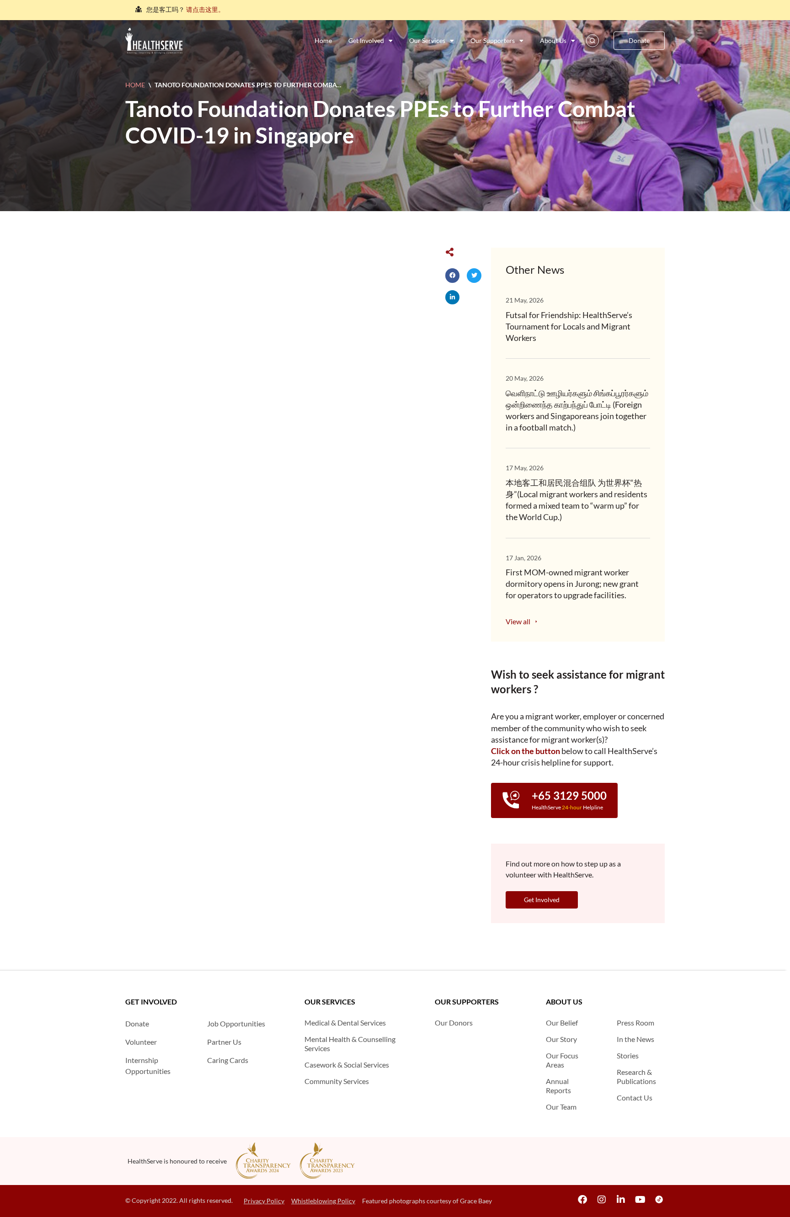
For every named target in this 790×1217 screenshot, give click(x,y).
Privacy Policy (264, 1201)
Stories (628, 1055)
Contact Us (634, 1097)
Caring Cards (227, 1060)
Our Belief (562, 1022)
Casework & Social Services (346, 1064)
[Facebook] (582, 1199)
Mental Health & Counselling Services (349, 1043)
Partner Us (224, 1041)
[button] (452, 275)
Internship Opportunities (148, 1065)
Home (323, 40)
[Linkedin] (620, 1199)
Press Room (635, 1022)
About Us (553, 40)
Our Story (561, 1039)
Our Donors (454, 1022)
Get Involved (366, 40)
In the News (635, 1039)
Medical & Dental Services (345, 1022)
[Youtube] (640, 1199)
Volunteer (141, 1041)
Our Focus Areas (562, 1060)
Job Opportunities (236, 1023)
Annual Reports (558, 1086)
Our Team (561, 1106)
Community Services (336, 1081)
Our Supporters (492, 40)
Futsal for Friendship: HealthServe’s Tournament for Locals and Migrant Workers (569, 326)
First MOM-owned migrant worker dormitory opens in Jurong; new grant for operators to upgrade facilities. (572, 583)
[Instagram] (601, 1199)
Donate (137, 1023)
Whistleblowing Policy (323, 1201)
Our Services (427, 40)
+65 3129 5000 (569, 795)
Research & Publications (636, 1076)
